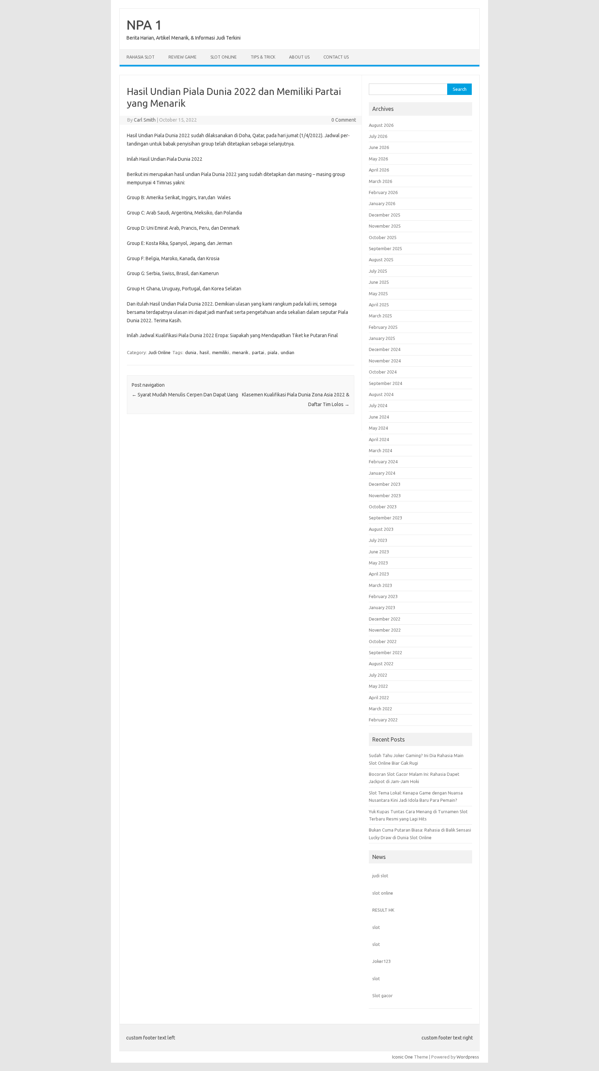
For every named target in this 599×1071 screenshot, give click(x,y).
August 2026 (381, 125)
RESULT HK (383, 909)
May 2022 (378, 686)
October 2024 (383, 371)
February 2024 (383, 461)
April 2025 (379, 304)
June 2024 (379, 416)
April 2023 (379, 573)
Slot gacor (382, 995)
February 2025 (383, 327)
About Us (299, 57)
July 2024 (378, 405)
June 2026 (379, 147)
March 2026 (380, 181)
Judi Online (159, 352)
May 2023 (378, 562)
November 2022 (385, 629)
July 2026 (378, 136)
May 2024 (378, 427)
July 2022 (378, 675)
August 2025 (381, 259)
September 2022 (385, 652)
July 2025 (378, 271)
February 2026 (383, 192)
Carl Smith (145, 120)
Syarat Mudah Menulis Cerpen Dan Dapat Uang (185, 394)
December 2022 (384, 618)
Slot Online (223, 57)
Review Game (182, 57)
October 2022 (383, 641)
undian (287, 352)
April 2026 (379, 169)
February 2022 (383, 719)
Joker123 (381, 961)
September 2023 (385, 517)
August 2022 (381, 663)
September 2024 (385, 383)
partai (258, 352)
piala (272, 352)
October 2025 (383, 237)
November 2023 (385, 495)
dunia (190, 352)
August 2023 (381, 529)
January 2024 (382, 473)
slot (376, 927)
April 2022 (379, 697)
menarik (240, 352)
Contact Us (336, 57)
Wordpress (468, 1056)
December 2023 (384, 484)
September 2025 (385, 248)
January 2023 (382, 607)
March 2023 (380, 585)
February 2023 (383, 596)
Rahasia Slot (141, 57)
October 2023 (383, 506)
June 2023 (379, 551)
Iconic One (402, 1056)
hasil (204, 352)
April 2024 (379, 439)
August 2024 (381, 394)
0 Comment (343, 120)
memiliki (220, 352)
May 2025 (378, 293)
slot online (382, 892)
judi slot (380, 875)
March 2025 (380, 315)
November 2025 (385, 225)
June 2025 (379, 282)
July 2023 (378, 540)
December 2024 (384, 349)
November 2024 (385, 360)
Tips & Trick (263, 57)
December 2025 (384, 214)
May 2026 (378, 158)
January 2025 (382, 338)
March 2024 (380, 450)
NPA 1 (144, 24)
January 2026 (382, 203)
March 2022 (380, 708)
